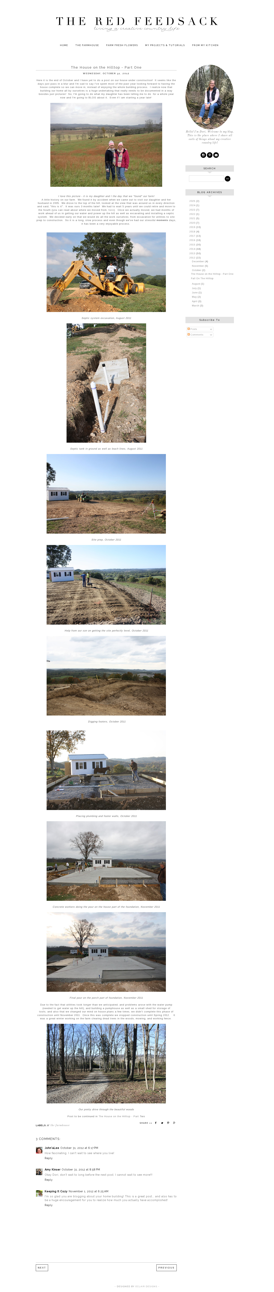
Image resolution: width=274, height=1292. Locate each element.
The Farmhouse (87, 45)
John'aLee (52, 1147)
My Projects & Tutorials (165, 45)
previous (166, 1267)
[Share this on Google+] (174, 1123)
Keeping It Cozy (56, 1191)
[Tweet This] (162, 1123)
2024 (192, 205)
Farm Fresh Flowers (122, 45)
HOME (64, 45)
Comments (196, 334)
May (195, 297)
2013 (192, 253)
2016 (192, 240)
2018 (192, 231)
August (196, 284)
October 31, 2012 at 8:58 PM (81, 1169)
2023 (192, 210)
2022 (192, 214)
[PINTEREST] (209, 155)
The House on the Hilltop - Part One (212, 274)
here (111, 210)
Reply (49, 1158)
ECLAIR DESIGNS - (147, 1286)
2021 (192, 218)
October (197, 270)
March (196, 305)
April (195, 301)
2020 (192, 223)
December (198, 261)
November (198, 266)
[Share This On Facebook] (155, 1123)
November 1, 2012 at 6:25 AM (88, 1191)
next (42, 1267)
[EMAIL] (216, 155)
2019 (192, 227)
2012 (192, 257)
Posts (193, 329)
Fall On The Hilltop (202, 278)
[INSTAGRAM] (203, 155)
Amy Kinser (53, 1169)
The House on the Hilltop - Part (119, 1116)
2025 (192, 201)
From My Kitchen (205, 45)
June (195, 292)
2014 (192, 249)
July (195, 288)
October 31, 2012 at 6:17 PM (79, 1147)
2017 (192, 236)
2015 (192, 244)
